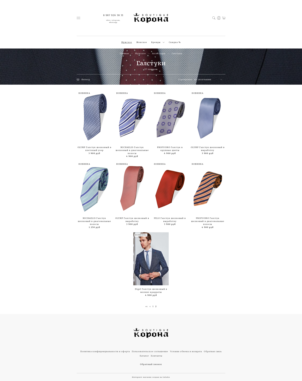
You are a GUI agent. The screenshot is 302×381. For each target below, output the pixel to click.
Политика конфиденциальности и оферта (105, 351)
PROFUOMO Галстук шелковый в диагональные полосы (207, 221)
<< (146, 306)
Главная (124, 53)
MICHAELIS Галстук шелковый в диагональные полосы (132, 150)
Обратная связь (213, 351)
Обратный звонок (151, 364)
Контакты (156, 356)
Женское (141, 42)
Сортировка (185, 79)
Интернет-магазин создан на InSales (151, 377)
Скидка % (175, 42)
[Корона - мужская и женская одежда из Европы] (151, 18)
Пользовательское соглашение (150, 351)
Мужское (126, 42)
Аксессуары (158, 53)
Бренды (156, 42)
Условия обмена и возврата (186, 351)
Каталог (144, 356)
